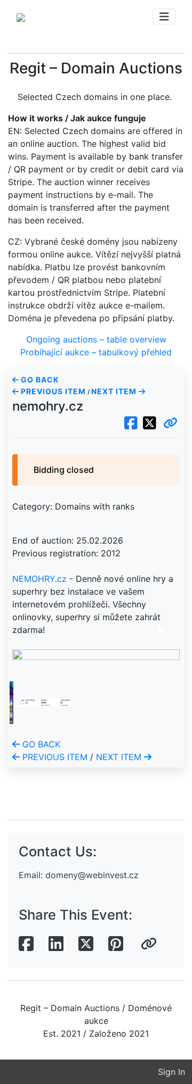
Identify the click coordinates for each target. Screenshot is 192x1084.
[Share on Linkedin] (56, 944)
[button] (170, 423)
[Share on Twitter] (85, 944)
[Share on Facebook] (26, 944)
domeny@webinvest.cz (92, 875)
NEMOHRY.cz (39, 578)
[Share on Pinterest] (115, 944)
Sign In (171, 1071)
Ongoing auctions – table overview (96, 339)
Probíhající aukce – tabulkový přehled (96, 352)
